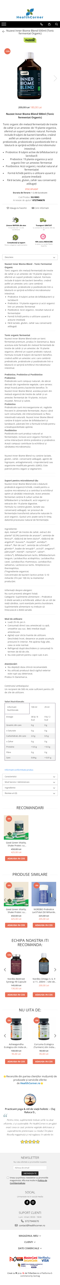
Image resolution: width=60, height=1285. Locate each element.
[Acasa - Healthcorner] (30, 13)
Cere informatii (41, 208)
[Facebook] (27, 1202)
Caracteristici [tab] (10, 776)
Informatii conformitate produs (19, 769)
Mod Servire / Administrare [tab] (17, 782)
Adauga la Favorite (18, 208)
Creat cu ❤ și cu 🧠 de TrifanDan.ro (23, 1273)
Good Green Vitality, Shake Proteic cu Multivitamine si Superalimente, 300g (16, 844)
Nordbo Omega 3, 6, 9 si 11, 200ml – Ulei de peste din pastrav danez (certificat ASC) (44, 980)
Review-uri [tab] (11, 793)
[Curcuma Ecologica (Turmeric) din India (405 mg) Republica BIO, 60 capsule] (44, 1029)
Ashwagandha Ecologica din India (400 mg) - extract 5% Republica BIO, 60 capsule (16, 1046)
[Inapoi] (2, 31)
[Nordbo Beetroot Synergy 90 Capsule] (16, 963)
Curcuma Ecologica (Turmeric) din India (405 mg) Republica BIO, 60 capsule (44, 1046)
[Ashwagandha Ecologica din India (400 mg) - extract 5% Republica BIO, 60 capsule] (16, 1029)
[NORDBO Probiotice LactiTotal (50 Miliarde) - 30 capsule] (44, 894)
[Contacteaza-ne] (41, 24)
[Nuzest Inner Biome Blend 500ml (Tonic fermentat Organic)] (30, 75)
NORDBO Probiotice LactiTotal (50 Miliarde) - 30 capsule (44, 911)
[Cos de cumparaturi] (49, 24)
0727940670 (31, 1221)
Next (55, 78)
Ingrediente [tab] (10, 787)
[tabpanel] (30, 75)
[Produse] (4, 25)
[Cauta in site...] (56, 24)
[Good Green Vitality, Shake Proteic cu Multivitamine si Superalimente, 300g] (16, 827)
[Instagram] (33, 1202)
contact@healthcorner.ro (31, 1225)
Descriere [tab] (9, 257)
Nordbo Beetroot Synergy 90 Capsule (16, 980)
